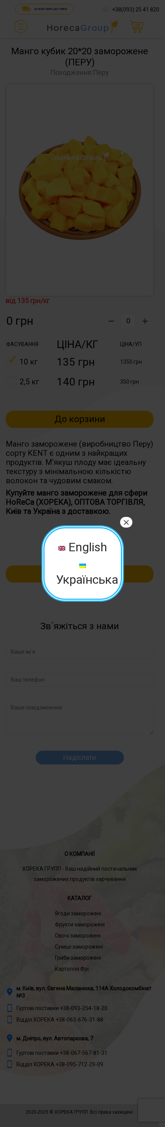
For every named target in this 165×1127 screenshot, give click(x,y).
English (86, 547)
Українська (87, 579)
